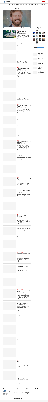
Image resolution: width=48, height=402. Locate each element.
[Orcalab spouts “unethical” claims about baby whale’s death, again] (9, 169)
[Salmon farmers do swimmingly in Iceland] (9, 341)
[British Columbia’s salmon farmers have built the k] (43, 42)
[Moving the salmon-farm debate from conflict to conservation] (9, 144)
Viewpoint (35, 4)
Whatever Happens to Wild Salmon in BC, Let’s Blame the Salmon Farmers (41, 58)
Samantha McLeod (20, 33)
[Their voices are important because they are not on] (37, 42)
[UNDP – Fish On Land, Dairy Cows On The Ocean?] (9, 84)
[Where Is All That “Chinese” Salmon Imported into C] (43, 33)
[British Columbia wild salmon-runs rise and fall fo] (37, 33)
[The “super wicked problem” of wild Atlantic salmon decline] (9, 318)
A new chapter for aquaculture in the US (23, 303)
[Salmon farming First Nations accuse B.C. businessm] (43, 36)
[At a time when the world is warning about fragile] (40, 33)
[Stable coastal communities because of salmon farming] (9, 244)
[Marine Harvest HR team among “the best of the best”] (9, 206)
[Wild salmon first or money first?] (9, 364)
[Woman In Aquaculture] (9, 157)
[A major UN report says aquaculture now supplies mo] (34, 45)
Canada (12, 4)
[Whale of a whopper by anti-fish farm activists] (9, 269)
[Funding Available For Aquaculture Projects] (9, 256)
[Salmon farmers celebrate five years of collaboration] (9, 132)
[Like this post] (17, 38)
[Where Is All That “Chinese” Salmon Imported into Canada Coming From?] (35, 68)
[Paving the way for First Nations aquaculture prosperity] (9, 46)
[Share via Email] (24, 27)
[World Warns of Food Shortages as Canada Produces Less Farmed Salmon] (35, 63)
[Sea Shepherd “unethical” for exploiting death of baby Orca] (9, 231)
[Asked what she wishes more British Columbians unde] (37, 39)
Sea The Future (31, 4)
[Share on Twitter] (22, 27)
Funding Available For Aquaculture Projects (23, 253)
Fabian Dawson (19, 45)
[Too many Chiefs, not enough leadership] (9, 352)
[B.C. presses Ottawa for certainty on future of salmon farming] (35, 54)
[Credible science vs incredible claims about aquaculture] (9, 71)
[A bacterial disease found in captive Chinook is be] (34, 39)
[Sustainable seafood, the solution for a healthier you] (9, 375)
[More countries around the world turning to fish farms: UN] (9, 293)
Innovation (17, 4)
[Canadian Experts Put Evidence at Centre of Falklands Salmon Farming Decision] (35, 72)
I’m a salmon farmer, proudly (21, 326)
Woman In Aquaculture (20, 154)
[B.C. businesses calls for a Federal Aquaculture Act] (9, 58)
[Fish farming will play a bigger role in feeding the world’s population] (9, 282)
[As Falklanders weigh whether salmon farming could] (34, 36)
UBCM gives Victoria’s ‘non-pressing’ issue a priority (17, 18)
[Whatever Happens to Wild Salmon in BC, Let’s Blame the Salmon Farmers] (35, 59)
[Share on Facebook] (21, 27)
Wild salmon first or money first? (22, 361)
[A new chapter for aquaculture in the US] (9, 306)
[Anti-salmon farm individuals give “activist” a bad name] (9, 108)
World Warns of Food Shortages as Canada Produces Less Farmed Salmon (40, 63)
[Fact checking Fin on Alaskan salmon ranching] (9, 96)
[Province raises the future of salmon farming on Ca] (34, 33)
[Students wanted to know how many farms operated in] (37, 36)
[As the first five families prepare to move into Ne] (34, 42)
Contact (38, 4)
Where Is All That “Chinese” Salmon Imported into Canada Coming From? (41, 68)
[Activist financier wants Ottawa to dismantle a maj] (40, 39)
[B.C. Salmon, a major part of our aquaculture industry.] (9, 34)
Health (23, 4)
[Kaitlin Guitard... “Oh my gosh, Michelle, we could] (40, 42)
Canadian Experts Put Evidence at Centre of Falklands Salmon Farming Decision (41, 72)
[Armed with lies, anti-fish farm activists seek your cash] (9, 120)
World (14, 4)
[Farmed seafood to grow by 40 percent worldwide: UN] (9, 218)
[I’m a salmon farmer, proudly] (9, 329)
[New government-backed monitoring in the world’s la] (37, 45)
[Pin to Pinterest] (23, 27)
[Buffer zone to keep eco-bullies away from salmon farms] (9, 193)
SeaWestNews (17, 19)
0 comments (17, 27)
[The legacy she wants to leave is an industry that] (43, 39)
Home (9, 4)
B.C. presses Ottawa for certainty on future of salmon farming (41, 54)
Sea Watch (26, 4)
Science (21, 4)
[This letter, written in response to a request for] (40, 45)
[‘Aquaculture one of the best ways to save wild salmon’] (9, 181)
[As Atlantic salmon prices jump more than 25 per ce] (40, 36)
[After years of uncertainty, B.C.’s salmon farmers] (43, 45)
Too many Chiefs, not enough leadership (23, 349)
